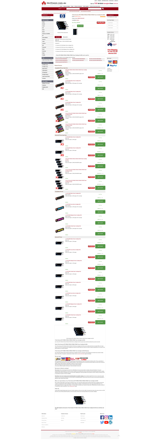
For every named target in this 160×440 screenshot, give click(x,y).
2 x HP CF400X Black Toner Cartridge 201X (73, 80)
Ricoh (43, 49)
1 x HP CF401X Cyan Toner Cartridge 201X (72, 204)
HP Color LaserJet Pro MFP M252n (95, 58)
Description (58, 37)
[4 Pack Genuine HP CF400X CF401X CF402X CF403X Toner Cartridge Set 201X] (59, 163)
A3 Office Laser (45, 66)
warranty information (81, 353)
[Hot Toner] (54, 1)
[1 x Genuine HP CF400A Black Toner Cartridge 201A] (59, 243)
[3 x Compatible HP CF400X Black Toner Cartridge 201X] (59, 95)
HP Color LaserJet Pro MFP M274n (61, 60)
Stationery (44, 85)
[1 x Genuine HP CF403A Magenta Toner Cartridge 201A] (59, 264)
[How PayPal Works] (112, 65)
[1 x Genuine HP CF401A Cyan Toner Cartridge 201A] (59, 254)
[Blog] (110, 422)
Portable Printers (45, 74)
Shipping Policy (44, 418)
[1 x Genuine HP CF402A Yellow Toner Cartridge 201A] (59, 275)
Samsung (44, 51)
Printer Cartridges (66, 6)
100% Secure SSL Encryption (74, 11)
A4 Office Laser (45, 64)
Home (61, 6)
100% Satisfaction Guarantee (86, 11)
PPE (43, 89)
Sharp (43, 53)
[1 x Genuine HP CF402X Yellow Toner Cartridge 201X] (59, 319)
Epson (43, 31)
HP (42, 35)
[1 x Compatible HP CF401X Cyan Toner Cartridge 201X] (59, 208)
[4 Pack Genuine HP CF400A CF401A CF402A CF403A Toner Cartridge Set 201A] (63, 25)
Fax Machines (44, 72)
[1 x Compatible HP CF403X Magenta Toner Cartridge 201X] (59, 219)
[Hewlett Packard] (62, 16)
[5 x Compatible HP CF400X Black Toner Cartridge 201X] (59, 106)
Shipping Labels (45, 87)
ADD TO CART (100, 77)
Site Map (62, 418)
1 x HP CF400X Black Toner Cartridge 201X (73, 193)
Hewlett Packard (77, 16)
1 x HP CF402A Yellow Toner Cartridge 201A (73, 271)
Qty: (73, 25)
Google (93, 433)
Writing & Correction (46, 83)
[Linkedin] (110, 417)
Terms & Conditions (45, 424)
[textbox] (73, 9)
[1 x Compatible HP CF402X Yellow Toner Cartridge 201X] (59, 230)
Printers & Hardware (78, 6)
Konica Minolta (45, 37)
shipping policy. (72, 386)
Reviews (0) (65, 37)
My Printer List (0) (105, 0)
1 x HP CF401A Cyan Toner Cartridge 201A (73, 249)
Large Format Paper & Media (47, 59)
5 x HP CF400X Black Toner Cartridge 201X (73, 102)
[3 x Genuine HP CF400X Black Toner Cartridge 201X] (59, 141)
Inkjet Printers (44, 68)
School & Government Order (95, 6)
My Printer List (83, 420)
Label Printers (44, 70)
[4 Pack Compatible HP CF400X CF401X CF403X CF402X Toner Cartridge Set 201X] (59, 74)
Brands (62, 420)
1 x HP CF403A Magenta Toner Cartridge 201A (73, 260)
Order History (83, 418)
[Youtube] (106, 422)
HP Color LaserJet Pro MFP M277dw (95, 60)
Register (99, 0)
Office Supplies (86, 6)
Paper (72, 6)
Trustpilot (80, 432)
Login (96, 0)
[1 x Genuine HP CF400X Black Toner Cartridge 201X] (59, 286)
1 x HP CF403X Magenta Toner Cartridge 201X (73, 215)
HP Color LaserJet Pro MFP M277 (78, 60)
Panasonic (44, 47)
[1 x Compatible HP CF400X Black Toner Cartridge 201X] (59, 197)
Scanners (44, 78)
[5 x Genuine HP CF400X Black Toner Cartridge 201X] (59, 152)
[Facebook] (102, 417)
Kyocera (43, 39)
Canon (43, 25)
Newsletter (82, 422)
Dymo (43, 29)
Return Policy (44, 422)
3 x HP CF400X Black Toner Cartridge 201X (73, 91)
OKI (43, 45)
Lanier (43, 41)
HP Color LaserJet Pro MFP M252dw (78, 58)
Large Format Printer (46, 76)
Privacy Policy (44, 420)
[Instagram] (106, 417)
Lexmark (44, 43)
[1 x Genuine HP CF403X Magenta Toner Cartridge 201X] (59, 308)
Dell (43, 27)
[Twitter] (102, 422)
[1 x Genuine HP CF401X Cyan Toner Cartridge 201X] (59, 297)
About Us (116, 0)
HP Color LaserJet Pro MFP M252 (61, 58)
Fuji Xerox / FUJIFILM (46, 33)
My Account (111, 0)
